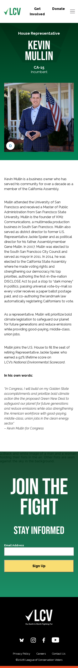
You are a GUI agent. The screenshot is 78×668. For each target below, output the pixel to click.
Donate (58, 9)
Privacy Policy (21, 653)
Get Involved (37, 11)
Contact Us (58, 653)
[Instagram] (33, 640)
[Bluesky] (21, 640)
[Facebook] (43, 640)
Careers (41, 653)
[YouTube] (55, 640)
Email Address (14, 545)
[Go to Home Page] (12, 11)
